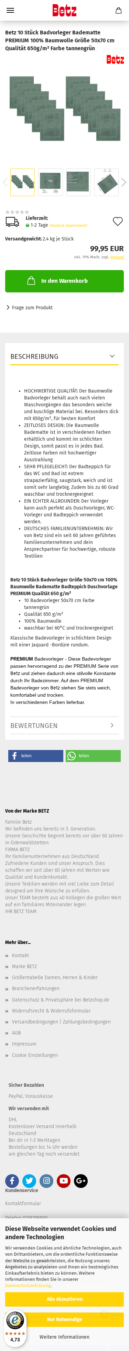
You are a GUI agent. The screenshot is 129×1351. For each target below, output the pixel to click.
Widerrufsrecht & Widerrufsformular (51, 1011)
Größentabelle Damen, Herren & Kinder (55, 977)
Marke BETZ (24, 966)
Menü (10, 10)
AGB (16, 1033)
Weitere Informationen (64, 1337)
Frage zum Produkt (32, 308)
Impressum (24, 1044)
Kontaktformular (23, 1204)
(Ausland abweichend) (68, 225)
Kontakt (20, 955)
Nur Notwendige (64, 1319)
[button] (35, 756)
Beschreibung (34, 356)
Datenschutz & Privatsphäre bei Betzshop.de (60, 1000)
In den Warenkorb (64, 281)
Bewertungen (34, 725)
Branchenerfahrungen (36, 988)
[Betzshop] (64, 10)
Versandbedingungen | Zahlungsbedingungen (61, 1022)
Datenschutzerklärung (28, 1285)
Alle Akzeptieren (65, 1299)
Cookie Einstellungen (35, 1055)
